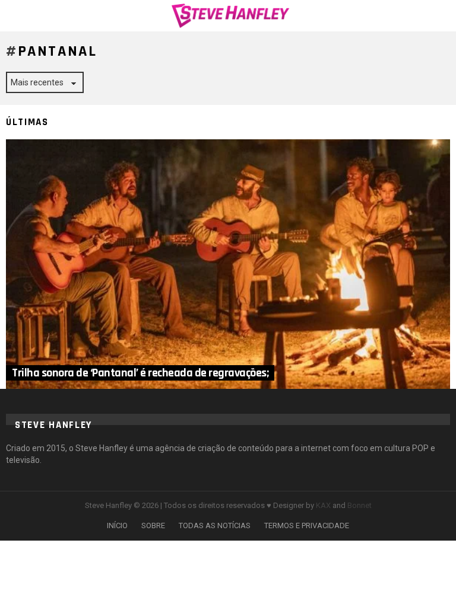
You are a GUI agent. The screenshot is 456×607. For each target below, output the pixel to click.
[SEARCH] (443, 15)
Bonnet (359, 505)
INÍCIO (117, 525)
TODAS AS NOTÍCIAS (215, 525)
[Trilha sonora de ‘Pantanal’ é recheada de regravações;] (228, 264)
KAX (323, 505)
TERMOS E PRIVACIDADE (306, 525)
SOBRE (153, 525)
